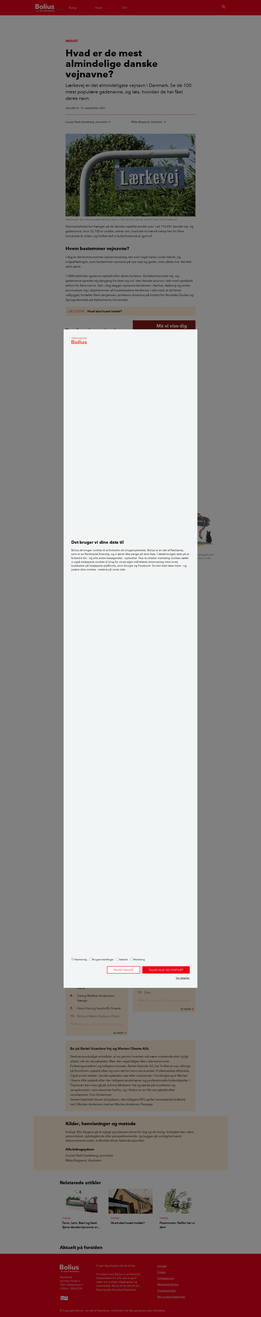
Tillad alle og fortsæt (166, 970)
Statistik (123, 959)
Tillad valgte (123, 970)
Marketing (139, 959)
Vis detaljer (183, 978)
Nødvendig (80, 959)
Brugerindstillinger (103, 959)
